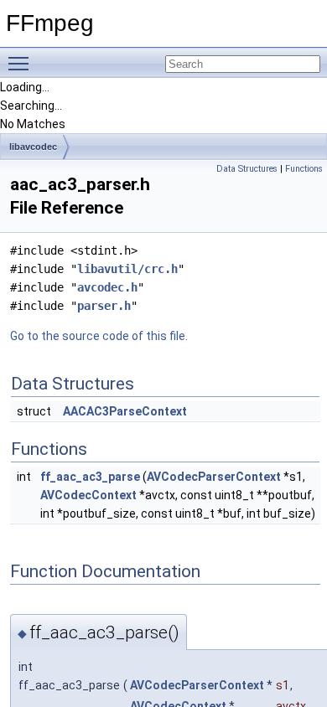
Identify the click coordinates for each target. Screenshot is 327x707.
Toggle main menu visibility (22, 63)
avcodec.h (107, 287)
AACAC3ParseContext (125, 411)
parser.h (104, 305)
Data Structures (247, 168)
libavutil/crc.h (127, 269)
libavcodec (33, 147)
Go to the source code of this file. (99, 336)
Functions (304, 168)
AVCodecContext (88, 495)
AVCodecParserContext (214, 476)
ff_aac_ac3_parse (90, 476)
